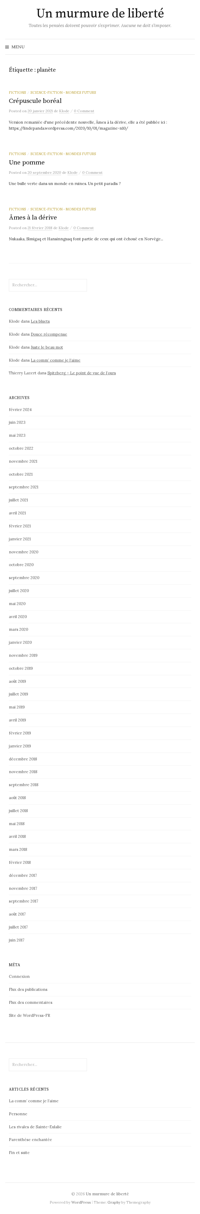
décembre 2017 (23, 875)
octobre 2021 (21, 474)
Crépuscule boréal (35, 101)
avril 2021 (17, 512)
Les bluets (40, 321)
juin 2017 (16, 940)
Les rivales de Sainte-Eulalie (35, 1126)
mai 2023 (17, 435)
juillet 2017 (18, 927)
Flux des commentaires (30, 1002)
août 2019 (17, 681)
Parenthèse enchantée (30, 1139)
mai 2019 (17, 707)
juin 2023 (17, 422)
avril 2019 (17, 720)
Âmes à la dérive (33, 218)
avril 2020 (18, 616)
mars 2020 (18, 629)
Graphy (114, 1202)
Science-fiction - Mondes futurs (63, 92)
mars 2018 (18, 849)
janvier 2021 (20, 538)
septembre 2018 (23, 784)
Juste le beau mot (47, 347)
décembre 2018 (23, 759)
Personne (18, 1113)
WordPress (81, 1202)
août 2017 (17, 914)
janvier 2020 (20, 642)
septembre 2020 (24, 577)
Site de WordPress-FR (29, 1015)
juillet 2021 (18, 499)
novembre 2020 (23, 551)
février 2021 (20, 525)
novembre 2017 (23, 888)
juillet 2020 (19, 590)
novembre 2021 (23, 461)
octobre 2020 (21, 564)
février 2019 (20, 733)
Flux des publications (28, 989)
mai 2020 (17, 603)
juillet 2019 (18, 694)
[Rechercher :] (190, 46)
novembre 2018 (23, 771)
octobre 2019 (21, 668)
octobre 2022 (21, 448)
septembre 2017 (23, 901)
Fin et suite (19, 1152)
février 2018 (20, 862)
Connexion (19, 976)
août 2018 (17, 797)
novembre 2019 (23, 655)
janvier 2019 (20, 746)
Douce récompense (49, 334)
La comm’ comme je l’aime (55, 360)
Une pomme (27, 162)
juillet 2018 (18, 810)
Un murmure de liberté (100, 14)
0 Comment (84, 111)
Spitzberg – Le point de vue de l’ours (81, 372)
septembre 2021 (23, 487)
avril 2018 (17, 836)
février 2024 (20, 409)
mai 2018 (16, 823)
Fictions (17, 92)
